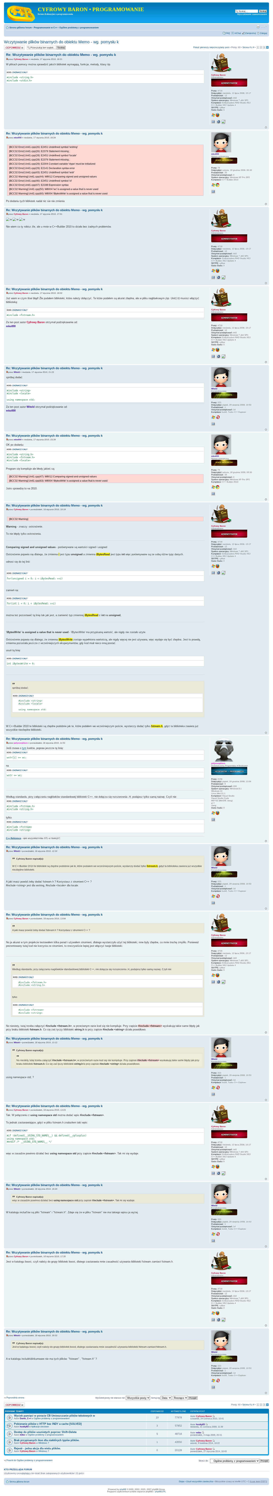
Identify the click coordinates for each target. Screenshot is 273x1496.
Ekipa (181, 1481)
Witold (17, 372)
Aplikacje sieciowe (40, 1426)
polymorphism (21, 743)
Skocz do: (203, 1460)
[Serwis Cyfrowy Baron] (21, 12)
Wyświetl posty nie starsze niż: (110, 1398)
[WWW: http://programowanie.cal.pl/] (218, 122)
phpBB (123, 1489)
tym (24, 748)
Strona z (248, 47)
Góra (266, 127)
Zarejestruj (250, 33)
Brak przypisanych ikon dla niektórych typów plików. (47, 1440)
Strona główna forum (20, 27)
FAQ (228, 33)
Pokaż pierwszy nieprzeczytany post (211, 47)
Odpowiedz (9, 46)
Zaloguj (263, 33)
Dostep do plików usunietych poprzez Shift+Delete (45, 1432)
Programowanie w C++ (45, 27)
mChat (237, 33)
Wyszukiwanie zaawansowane (252, 14)
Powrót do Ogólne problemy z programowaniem (29, 1460)
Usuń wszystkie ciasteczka (199, 1481)
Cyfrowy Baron (21, 59)
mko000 (18, 138)
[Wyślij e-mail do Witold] (213, 424)
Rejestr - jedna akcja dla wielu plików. (37, 1448)
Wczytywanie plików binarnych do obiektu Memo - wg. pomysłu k (61, 42)
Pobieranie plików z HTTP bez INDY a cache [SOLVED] (48, 1423)
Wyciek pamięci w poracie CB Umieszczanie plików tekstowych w (54, 1415)
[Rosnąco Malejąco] (185, 1398)
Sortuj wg (156, 1398)
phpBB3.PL (160, 1491)
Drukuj (258, 27)
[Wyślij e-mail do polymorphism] (213, 820)
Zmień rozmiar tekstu (264, 27)
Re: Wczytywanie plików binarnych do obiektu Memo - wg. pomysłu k (61, 55)
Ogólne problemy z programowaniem (79, 27)
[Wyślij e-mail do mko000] (213, 192)
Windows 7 (43, 1443)
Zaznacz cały (20, 72)
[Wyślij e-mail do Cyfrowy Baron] (213, 122)
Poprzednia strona (15, 1397)
